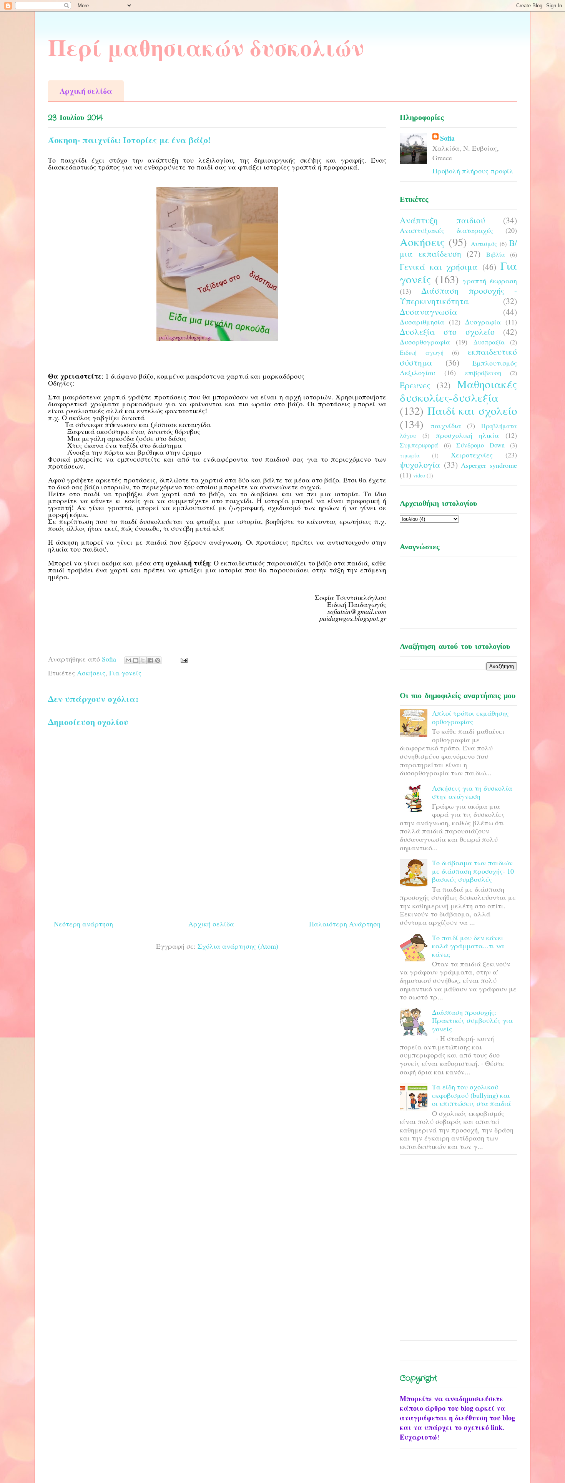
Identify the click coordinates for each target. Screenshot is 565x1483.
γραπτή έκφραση (490, 280)
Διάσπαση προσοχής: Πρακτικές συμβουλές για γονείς (472, 1020)
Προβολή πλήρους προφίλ (472, 170)
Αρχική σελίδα (86, 90)
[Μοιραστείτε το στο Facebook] (150, 660)
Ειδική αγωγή (422, 352)
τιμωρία (410, 455)
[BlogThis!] (136, 660)
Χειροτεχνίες (472, 454)
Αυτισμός (484, 243)
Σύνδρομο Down (480, 445)
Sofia (447, 138)
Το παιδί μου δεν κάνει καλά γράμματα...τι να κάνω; (468, 946)
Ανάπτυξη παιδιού (442, 220)
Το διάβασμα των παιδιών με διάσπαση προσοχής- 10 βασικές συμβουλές (473, 871)
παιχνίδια (445, 425)
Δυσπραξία (489, 342)
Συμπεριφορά (419, 445)
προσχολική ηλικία (467, 435)
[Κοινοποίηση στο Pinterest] (157, 660)
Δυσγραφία (483, 321)
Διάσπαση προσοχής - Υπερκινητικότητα (458, 295)
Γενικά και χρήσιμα (439, 266)
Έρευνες (415, 385)
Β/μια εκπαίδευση (458, 248)
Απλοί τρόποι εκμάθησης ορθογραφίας (470, 717)
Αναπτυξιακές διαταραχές (446, 230)
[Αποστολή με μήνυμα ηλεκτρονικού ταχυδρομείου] (128, 660)
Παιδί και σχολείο (472, 410)
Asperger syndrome (489, 465)
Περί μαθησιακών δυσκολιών (206, 47)
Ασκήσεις (91, 672)
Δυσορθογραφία (425, 341)
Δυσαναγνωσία (428, 311)
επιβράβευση (483, 373)
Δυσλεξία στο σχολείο (447, 331)
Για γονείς (125, 672)
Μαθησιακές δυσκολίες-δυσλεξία (458, 391)
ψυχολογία (420, 464)
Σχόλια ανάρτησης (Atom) (238, 946)
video (419, 475)
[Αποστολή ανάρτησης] (182, 658)
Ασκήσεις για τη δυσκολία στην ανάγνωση (472, 792)
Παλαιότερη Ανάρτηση (345, 923)
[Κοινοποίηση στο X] (143, 660)
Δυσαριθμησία (422, 321)
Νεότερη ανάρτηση (83, 923)
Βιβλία (495, 254)
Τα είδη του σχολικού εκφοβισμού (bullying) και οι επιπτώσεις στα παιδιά (471, 1095)
